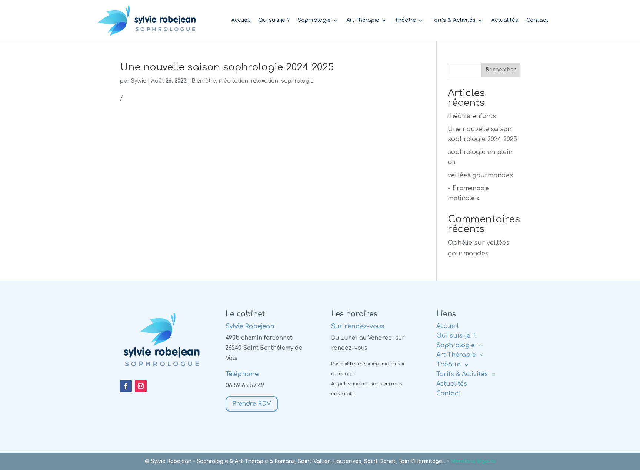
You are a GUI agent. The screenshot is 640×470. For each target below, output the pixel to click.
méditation (233, 81)
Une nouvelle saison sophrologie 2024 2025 (227, 67)
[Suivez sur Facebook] (126, 386)
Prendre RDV (251, 403)
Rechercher (501, 70)
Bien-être (203, 81)
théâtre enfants (472, 116)
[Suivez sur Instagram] (141, 386)
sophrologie (297, 81)
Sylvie (138, 81)
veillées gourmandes (480, 175)
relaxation (264, 81)
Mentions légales (473, 461)
